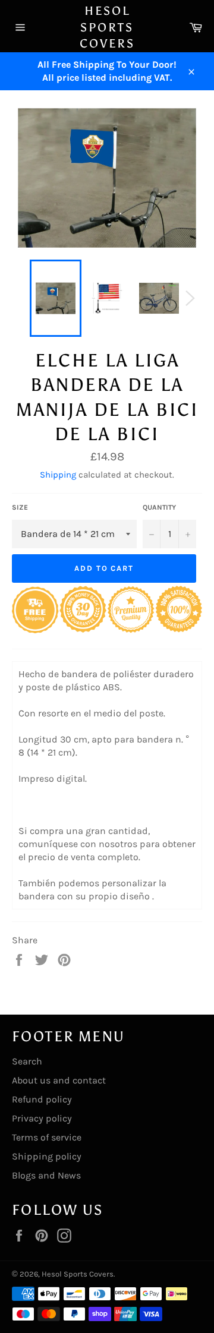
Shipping (58, 474)
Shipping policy (46, 1156)
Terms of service (46, 1137)
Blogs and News (46, 1175)
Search (27, 1061)
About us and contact (59, 1080)
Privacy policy (42, 1118)
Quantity (159, 507)
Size (20, 507)
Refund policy (42, 1099)
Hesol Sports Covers (107, 27)
